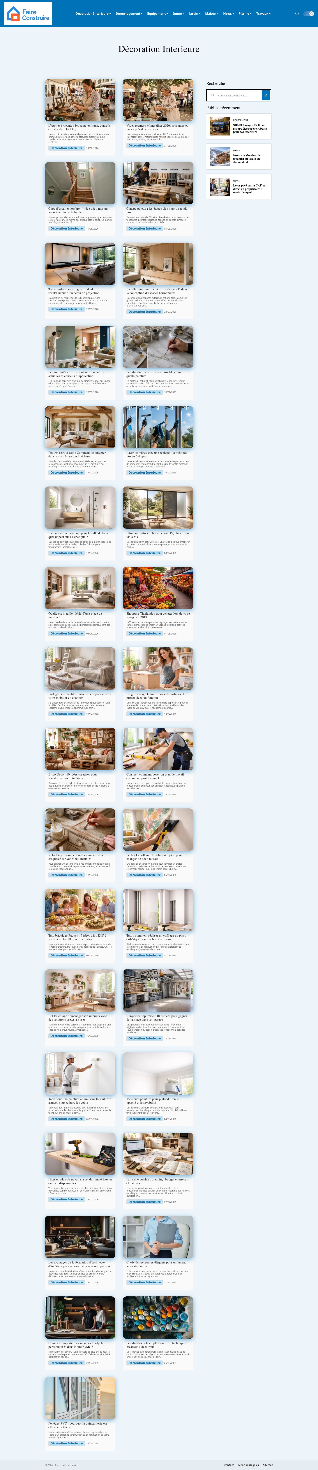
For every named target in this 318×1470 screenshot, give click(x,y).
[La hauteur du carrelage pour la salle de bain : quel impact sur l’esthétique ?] (80, 508)
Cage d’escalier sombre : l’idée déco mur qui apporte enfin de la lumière (78, 210)
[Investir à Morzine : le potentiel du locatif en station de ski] (220, 156)
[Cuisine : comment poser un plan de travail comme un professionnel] (158, 749)
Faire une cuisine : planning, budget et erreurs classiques (157, 1181)
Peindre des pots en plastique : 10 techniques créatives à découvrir (156, 1345)
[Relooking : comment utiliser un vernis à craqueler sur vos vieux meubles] (80, 829)
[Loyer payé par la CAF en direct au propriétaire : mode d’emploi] (220, 187)
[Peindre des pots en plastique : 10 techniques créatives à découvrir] (158, 1317)
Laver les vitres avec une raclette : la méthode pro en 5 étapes (156, 454)
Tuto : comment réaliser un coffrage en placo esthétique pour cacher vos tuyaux (156, 937)
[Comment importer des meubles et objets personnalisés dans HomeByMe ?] (80, 1317)
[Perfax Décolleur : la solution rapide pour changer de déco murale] (158, 829)
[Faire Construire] (28, 14)
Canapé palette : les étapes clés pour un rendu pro (157, 210)
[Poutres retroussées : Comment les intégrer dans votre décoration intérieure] (80, 427)
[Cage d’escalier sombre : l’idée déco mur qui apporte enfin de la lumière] (80, 183)
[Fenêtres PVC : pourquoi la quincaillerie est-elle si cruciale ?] (80, 1398)
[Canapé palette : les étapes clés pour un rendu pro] (158, 183)
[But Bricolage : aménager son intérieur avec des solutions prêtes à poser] (80, 990)
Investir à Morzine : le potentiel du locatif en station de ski (246, 158)
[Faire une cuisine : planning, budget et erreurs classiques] (158, 1154)
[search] (297, 13)
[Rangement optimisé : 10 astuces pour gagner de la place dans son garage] (158, 990)
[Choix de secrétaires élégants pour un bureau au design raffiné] (158, 1237)
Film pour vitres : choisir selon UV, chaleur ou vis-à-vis (157, 535)
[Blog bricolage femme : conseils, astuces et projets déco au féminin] (158, 668)
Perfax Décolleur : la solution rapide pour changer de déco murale (154, 857)
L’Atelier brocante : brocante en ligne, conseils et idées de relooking (79, 127)
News (236, 150)
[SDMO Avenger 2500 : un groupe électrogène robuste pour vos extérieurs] (220, 126)
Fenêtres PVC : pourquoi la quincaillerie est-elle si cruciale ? (78, 1425)
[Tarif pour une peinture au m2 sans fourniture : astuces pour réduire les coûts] (80, 1073)
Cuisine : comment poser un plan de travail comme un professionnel (155, 776)
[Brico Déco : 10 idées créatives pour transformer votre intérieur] (80, 749)
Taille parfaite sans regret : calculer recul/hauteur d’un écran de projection (73, 291)
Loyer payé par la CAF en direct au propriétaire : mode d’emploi (249, 188)
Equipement (240, 120)
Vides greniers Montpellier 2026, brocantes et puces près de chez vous (157, 127)
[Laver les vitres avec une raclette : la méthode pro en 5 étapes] (158, 427)
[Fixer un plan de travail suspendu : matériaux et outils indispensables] (80, 1154)
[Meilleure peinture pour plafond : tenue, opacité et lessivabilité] (158, 1073)
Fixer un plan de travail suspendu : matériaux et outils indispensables (80, 1181)
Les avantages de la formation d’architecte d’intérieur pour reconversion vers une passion (79, 1264)
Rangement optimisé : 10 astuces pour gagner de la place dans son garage (156, 1018)
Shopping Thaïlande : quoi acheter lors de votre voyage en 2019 (158, 615)
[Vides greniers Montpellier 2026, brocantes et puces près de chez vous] (158, 100)
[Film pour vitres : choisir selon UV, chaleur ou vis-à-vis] (158, 508)
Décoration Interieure (67, 148)
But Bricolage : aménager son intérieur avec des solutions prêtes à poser (77, 1018)
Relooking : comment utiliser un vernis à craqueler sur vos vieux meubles (75, 857)
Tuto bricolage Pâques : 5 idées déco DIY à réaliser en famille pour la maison (77, 937)
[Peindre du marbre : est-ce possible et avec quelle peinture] (158, 347)
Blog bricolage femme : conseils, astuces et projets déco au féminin (155, 696)
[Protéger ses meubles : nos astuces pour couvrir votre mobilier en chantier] (80, 668)
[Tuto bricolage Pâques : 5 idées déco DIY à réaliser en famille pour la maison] (80, 910)
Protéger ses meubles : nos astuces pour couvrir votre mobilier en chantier (80, 696)
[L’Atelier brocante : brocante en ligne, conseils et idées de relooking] (80, 100)
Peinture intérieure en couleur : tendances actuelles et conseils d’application (76, 374)
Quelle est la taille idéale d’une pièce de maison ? (75, 615)
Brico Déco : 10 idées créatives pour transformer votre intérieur (72, 776)
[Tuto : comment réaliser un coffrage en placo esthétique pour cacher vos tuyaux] (158, 910)
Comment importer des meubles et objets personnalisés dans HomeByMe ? (75, 1345)
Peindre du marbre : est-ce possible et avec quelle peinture (154, 374)
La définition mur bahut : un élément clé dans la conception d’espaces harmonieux (156, 291)
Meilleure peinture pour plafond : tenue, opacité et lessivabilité (153, 1101)
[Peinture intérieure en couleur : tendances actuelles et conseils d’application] (80, 347)
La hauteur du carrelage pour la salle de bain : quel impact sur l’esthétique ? (79, 535)
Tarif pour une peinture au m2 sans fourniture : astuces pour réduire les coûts (79, 1101)
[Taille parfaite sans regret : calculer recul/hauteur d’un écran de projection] (80, 264)
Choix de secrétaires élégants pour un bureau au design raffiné (156, 1264)
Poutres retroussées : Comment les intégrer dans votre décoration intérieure (77, 454)
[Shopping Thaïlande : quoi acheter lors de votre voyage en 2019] (158, 588)
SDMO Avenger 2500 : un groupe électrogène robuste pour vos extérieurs (250, 128)
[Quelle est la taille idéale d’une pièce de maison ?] (80, 588)
